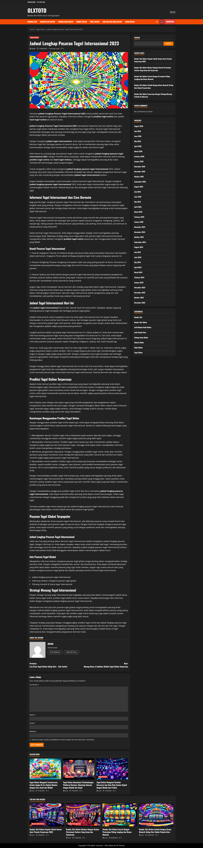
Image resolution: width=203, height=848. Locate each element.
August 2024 (138, 247)
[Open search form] (157, 22)
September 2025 (140, 181)
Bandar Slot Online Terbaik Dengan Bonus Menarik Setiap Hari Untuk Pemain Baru (155, 830)
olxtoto (173, 11)
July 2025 (137, 191)
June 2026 (137, 136)
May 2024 (137, 262)
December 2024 (139, 227)
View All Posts (71, 652)
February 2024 (139, 277)
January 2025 (138, 222)
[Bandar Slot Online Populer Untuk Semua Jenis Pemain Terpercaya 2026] (47, 815)
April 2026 (138, 146)
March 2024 (138, 272)
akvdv (34, 49)
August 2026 (138, 126)
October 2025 (139, 176)
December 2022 (139, 302)
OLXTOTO (36, 10)
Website (33, 731)
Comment (34, 684)
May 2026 (137, 141)
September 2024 (140, 242)
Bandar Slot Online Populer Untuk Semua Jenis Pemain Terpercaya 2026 (46, 830)
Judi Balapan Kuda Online (112, 21)
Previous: (48, 665)
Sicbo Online (130, 21)
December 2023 (139, 287)
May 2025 (137, 202)
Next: (106, 665)
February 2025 (139, 217)
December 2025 (139, 166)
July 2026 (137, 131)
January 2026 (138, 161)
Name (33, 715)
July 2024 (137, 252)
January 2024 (138, 282)
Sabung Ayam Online (65, 21)
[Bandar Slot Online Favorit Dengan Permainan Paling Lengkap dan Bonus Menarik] (120, 815)
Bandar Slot (32, 21)
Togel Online (94, 21)
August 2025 (138, 186)
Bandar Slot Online (47, 21)
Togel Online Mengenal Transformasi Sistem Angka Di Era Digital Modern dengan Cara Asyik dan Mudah (44, 785)
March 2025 (138, 212)
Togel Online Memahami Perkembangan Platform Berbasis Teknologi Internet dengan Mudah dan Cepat (78, 785)
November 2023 (139, 292)
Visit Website (55, 652)
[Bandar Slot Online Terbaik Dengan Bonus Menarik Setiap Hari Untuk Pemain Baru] (156, 815)
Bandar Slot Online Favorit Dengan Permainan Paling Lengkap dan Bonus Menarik (152, 77)
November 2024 (139, 232)
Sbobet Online (81, 21)
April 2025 (137, 207)
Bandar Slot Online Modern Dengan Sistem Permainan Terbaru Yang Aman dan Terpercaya (152, 69)
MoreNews (109, 845)
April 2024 (137, 267)
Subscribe (170, 21)
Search (137, 37)
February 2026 (139, 156)
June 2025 (137, 196)
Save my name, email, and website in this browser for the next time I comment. (63, 739)
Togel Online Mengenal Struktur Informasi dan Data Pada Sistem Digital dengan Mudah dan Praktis (112, 785)
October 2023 (139, 297)
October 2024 (139, 237)
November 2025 (139, 171)
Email (32, 723)
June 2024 (137, 257)
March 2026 (138, 151)
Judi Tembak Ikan (140, 332)
